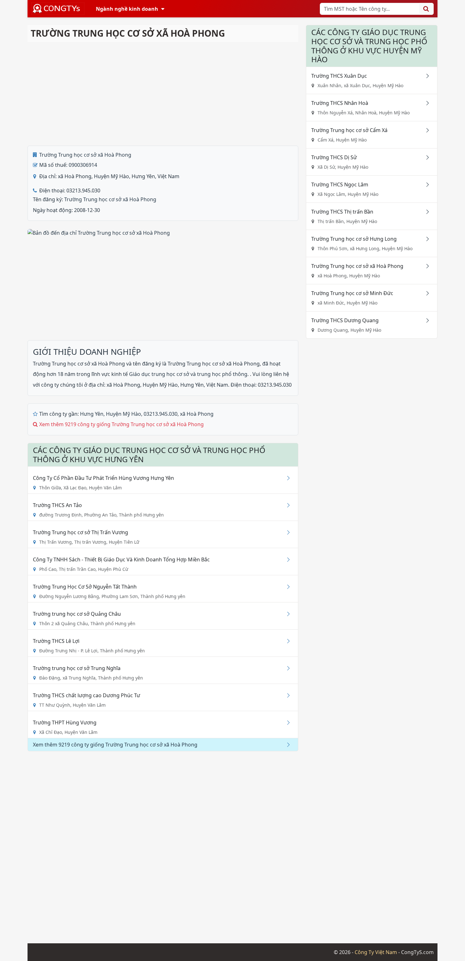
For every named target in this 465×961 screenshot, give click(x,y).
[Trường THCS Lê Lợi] (286, 641)
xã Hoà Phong (197, 413)
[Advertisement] (163, 94)
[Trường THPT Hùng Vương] (286, 722)
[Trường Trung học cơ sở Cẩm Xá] (425, 130)
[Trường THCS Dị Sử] (425, 157)
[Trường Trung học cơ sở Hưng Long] (425, 239)
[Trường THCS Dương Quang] (425, 320)
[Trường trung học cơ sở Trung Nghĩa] (286, 668)
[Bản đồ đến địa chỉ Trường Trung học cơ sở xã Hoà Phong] (99, 232)
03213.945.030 (160, 413)
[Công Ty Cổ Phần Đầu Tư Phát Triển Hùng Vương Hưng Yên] (286, 478)
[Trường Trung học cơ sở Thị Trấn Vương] (286, 532)
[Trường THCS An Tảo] (286, 505)
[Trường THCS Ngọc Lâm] (425, 184)
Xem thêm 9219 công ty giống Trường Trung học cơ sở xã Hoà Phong (121, 424)
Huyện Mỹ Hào (123, 413)
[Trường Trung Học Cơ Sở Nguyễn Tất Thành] (286, 586)
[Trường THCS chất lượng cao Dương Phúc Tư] (286, 695)
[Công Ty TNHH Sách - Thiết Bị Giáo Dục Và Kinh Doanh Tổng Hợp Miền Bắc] (286, 559)
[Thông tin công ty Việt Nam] (57, 8)
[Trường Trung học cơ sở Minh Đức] (425, 293)
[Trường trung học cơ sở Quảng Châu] (286, 614)
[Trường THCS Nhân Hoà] (425, 103)
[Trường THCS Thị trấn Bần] (425, 211)
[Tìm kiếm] (426, 9)
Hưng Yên (91, 413)
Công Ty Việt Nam (376, 952)
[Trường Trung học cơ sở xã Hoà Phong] (425, 266)
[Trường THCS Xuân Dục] (425, 76)
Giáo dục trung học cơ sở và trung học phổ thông (188, 374)
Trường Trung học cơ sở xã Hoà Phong (85, 154)
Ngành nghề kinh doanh (127, 8)
